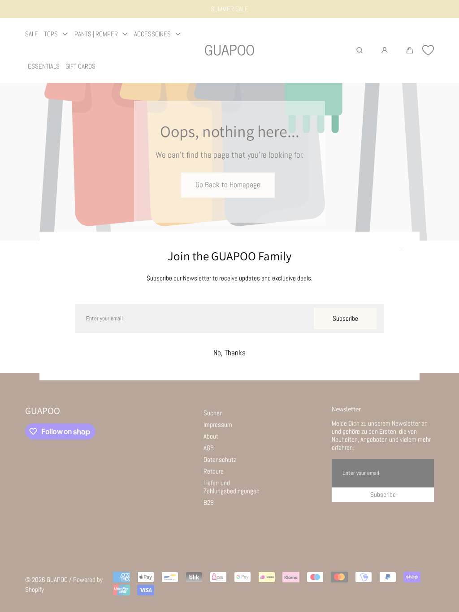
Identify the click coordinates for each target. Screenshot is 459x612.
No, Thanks (229, 353)
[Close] (401, 249)
